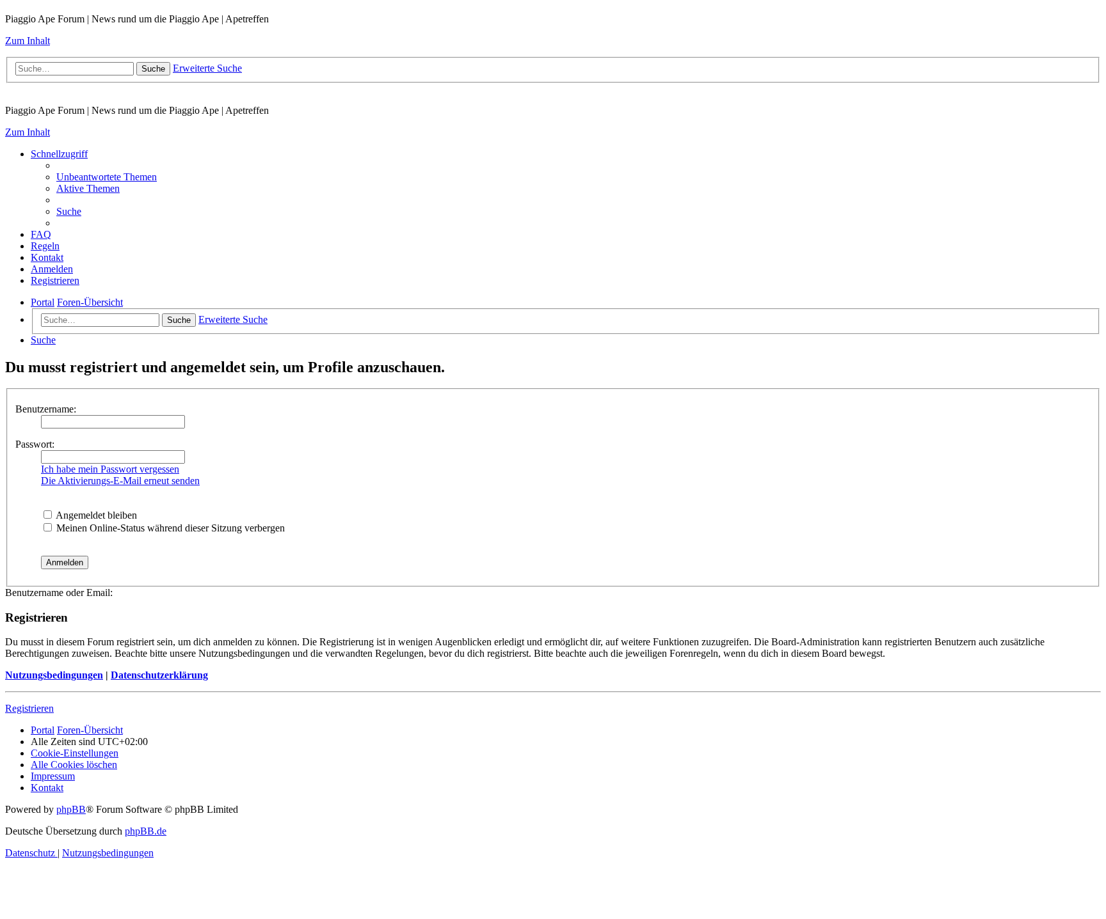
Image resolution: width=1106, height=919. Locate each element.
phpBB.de (145, 831)
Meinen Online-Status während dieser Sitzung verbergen (169, 527)
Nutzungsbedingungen (54, 675)
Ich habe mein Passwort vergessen (110, 469)
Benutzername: (45, 409)
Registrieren (29, 708)
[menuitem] (106, 176)
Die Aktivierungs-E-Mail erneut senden (120, 480)
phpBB (71, 809)
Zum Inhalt (27, 40)
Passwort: (34, 444)
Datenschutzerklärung (159, 675)
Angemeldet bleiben (95, 515)
